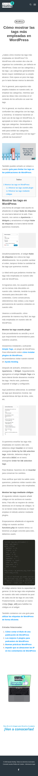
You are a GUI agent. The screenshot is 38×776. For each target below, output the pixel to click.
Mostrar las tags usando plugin (19, 188)
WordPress (19, 21)
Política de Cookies (18, 764)
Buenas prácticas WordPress (18, 644)
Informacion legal (30, 764)
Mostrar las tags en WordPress (16, 185)
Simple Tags (7, 349)
